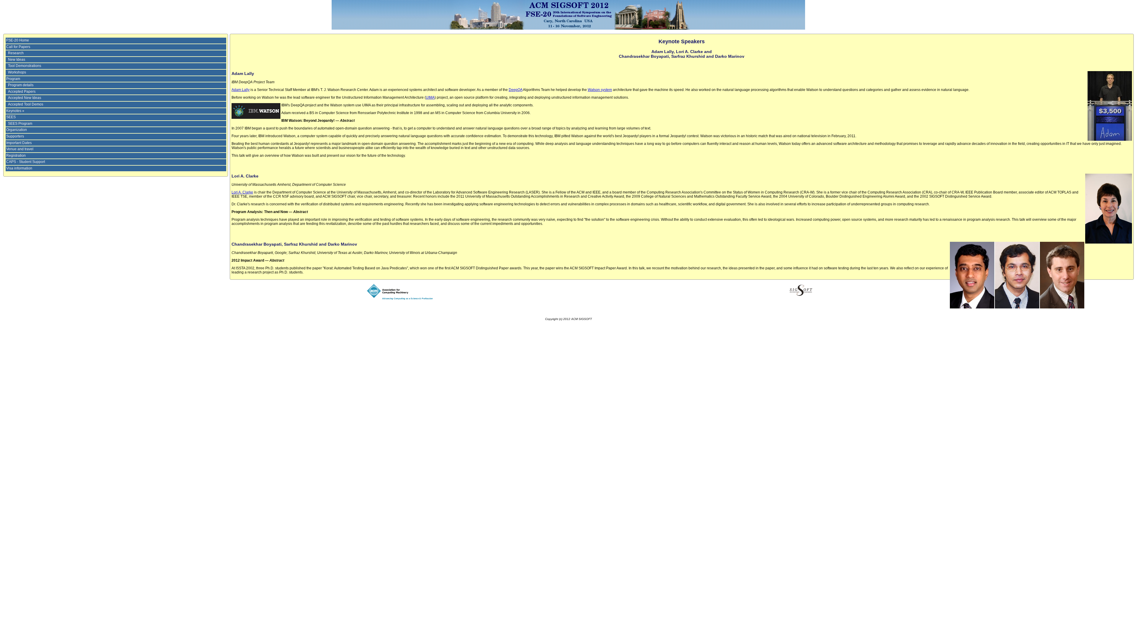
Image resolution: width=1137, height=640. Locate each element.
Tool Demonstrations (24, 66)
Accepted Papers (22, 91)
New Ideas (16, 59)
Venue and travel (19, 149)
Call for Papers (18, 47)
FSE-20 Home (17, 40)
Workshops (17, 72)
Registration (16, 155)
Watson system (600, 90)
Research (16, 53)
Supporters (15, 136)
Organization (16, 130)
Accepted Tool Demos (25, 104)
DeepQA (515, 90)
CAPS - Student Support (25, 162)
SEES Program (20, 123)
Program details (20, 85)
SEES (11, 117)
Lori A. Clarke (242, 192)
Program (13, 79)
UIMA (430, 97)
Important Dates (19, 143)
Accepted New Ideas (24, 98)
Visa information (19, 168)
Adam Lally (241, 90)
